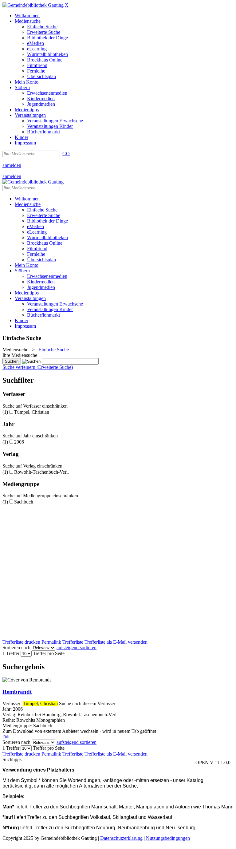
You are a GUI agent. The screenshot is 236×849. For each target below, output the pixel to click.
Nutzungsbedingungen (168, 838)
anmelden (11, 165)
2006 (19, 441)
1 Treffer (10, 653)
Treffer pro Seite (49, 653)
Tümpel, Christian (31, 412)
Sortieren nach (16, 647)
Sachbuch (23, 501)
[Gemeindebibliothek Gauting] (33, 5)
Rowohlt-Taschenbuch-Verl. (41, 472)
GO (66, 153)
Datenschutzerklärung (121, 838)
